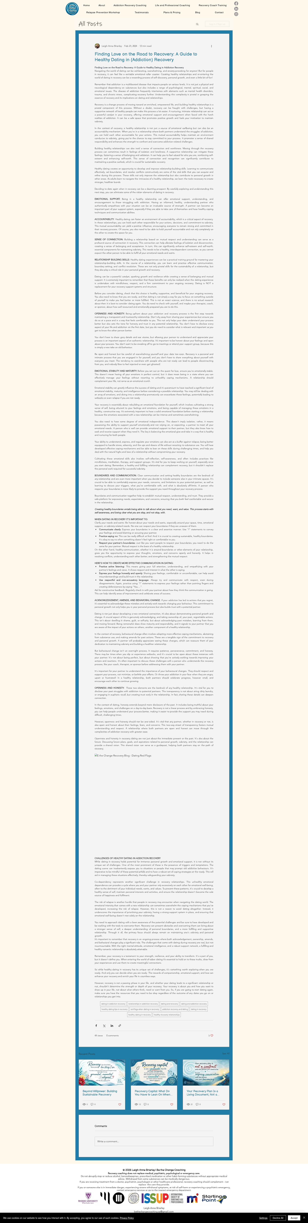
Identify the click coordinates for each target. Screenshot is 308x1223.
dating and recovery (169, 1004)
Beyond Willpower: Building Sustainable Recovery (100, 1093)
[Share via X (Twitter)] (104, 1025)
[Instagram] (236, 14)
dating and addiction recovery (194, 1004)
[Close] (304, 1217)
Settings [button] (263, 1217)
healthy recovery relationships (167, 1014)
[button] (197, 24)
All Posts (90, 24)
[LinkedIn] (236, 9)
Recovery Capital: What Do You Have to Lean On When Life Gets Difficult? (152, 1093)
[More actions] (211, 46)
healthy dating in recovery (139, 1014)
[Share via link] (119, 1025)
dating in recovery (198, 1009)
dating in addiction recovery (113, 1004)
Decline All (278, 1217)
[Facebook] (236, 3)
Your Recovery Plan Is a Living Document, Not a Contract (202, 1093)
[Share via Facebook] (96, 1025)
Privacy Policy (127, 1217)
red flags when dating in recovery (145, 1009)
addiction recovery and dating (175, 1009)
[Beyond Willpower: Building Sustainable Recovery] (102, 1073)
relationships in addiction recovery (143, 1004)
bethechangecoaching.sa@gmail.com (154, 1211)
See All (225, 1053)
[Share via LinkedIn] (111, 1025)
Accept (294, 1217)
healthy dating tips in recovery (115, 1009)
